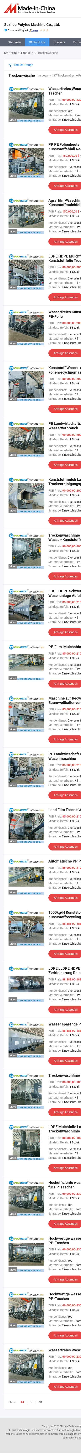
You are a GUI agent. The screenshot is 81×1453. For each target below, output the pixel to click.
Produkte (39, 42)
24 (22, 1402)
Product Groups (22, 65)
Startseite (14, 42)
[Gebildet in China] (30, 8)
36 (31, 1402)
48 (40, 1402)
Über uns (59, 42)
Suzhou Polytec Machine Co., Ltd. (32, 24)
